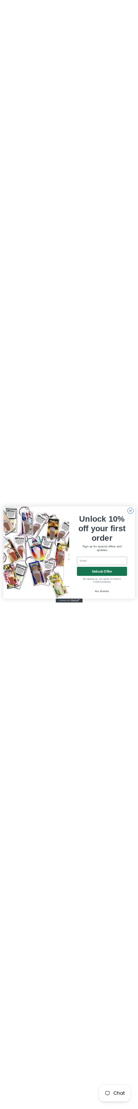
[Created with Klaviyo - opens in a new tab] (69, 600)
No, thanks (102, 591)
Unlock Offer (102, 571)
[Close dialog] (130, 511)
